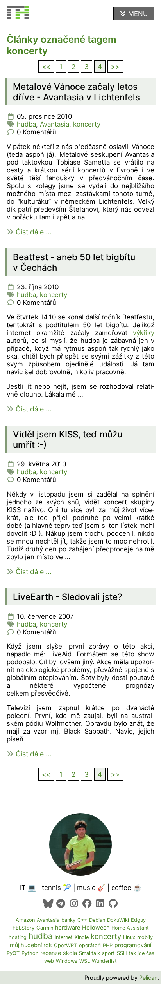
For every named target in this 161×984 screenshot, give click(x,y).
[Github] (113, 903)
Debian (97, 920)
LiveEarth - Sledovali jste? (67, 596)
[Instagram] (74, 903)
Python (29, 953)
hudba (26, 124)
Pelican (148, 977)
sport (108, 953)
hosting (18, 937)
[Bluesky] (48, 903)
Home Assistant (130, 928)
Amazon (25, 920)
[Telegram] (60, 903)
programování (132, 945)
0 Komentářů (36, 132)
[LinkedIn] (100, 903)
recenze (50, 953)
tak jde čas (141, 953)
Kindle (82, 937)
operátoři (90, 945)
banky (68, 920)
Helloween (95, 927)
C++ (82, 920)
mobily (145, 937)
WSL (84, 961)
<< (46, 67)
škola (70, 953)
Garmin (44, 928)
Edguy (138, 920)
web (49, 961)
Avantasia (54, 124)
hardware (67, 927)
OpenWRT (65, 945)
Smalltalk (89, 953)
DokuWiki (118, 920)
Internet (64, 937)
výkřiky (143, 333)
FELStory (23, 928)
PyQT (13, 953)
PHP (108, 945)
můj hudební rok (31, 945)
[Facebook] (87, 903)
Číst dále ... (34, 232)
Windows (66, 961)
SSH (122, 953)
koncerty (86, 124)
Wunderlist (104, 961)
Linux (129, 937)
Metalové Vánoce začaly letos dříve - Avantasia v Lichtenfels (76, 91)
